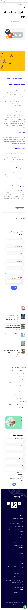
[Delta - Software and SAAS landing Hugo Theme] (18, 497)
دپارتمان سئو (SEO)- (22, 376)
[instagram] (15, 503)
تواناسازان (7, 602)
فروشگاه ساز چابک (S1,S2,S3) (17, 521)
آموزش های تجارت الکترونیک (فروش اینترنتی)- (17, 370)
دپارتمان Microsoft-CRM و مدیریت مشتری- (18, 367)
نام (20, 239)
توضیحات (21, 466)
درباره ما (21, 550)
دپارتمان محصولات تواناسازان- (20, 386)
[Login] (4, 1)
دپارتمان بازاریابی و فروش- (21, 398)
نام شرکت (21, 445)
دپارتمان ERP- (23, 379)
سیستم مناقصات (20, 537)
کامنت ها (19, 269)
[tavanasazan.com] (1, 1)
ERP (21, 480)
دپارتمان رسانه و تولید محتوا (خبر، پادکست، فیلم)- (17, 395)
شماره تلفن (18, 261)
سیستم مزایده (20, 534)
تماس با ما (21, 553)
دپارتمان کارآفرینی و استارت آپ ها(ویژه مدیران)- (17, 383)
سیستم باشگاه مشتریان (19, 540)
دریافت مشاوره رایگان (19, 208)
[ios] (15, 506)
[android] (12, 506)
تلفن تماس (20, 459)
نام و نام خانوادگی (19, 438)
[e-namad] (22, 602)
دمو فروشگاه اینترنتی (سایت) (16, 478)
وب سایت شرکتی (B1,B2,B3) (18, 518)
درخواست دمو (20, 559)
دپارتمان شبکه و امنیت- (21, 389)
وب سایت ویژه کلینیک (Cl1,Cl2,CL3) (16, 524)
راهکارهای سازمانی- (22, 407)
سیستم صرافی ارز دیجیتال (18, 542)
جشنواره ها (21, 556)
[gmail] (8, 503)
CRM (21, 476)
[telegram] (19, 503)
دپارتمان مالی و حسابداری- (21, 373)
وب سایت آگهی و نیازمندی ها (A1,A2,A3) (15, 529)
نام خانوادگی (17, 246)
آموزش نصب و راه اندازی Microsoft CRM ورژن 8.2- (16, 404)
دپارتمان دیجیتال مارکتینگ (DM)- (20, 401)
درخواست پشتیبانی (19, 561)
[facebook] (12, 503)
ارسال (13, 288)
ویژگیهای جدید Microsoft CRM (17, 4)
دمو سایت (20, 474)
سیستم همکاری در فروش (18, 545)
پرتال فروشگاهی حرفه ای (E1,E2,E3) (16, 526)
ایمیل (19, 254)
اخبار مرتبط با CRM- (22, 392)
